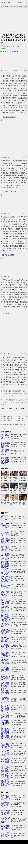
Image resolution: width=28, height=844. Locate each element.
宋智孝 (17, 408)
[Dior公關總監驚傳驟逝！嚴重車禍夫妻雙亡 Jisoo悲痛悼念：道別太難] (5, 805)
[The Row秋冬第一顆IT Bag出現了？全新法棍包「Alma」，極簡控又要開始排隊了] (5, 715)
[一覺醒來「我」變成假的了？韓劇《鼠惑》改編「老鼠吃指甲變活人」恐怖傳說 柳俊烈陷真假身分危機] (5, 708)
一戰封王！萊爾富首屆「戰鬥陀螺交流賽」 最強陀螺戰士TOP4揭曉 (19, 624)
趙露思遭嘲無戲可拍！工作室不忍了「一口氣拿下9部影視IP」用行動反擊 (18, 593)
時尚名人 (7, 7)
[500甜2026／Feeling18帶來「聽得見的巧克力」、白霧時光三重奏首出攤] (5, 746)
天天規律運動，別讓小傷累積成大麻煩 (23, 478)
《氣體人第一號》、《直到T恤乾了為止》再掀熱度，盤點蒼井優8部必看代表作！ (18, 760)
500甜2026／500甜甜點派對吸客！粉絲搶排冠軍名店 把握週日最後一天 (18, 631)
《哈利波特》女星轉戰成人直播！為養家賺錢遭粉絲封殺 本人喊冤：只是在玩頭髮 (18, 609)
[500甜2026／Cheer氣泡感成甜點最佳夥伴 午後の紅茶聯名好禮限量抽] (5, 670)
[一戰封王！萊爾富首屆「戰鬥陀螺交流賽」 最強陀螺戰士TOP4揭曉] (5, 624)
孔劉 (3, 411)
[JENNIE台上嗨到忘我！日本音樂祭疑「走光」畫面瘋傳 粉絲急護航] (5, 820)
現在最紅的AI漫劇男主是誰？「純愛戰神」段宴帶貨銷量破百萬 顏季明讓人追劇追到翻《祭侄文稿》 (23, 502)
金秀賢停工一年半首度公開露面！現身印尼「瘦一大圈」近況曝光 (18, 436)
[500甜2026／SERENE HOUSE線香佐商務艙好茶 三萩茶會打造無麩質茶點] (5, 677)
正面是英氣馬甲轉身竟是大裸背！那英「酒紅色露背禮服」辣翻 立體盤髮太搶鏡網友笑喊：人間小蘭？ (19, 685)
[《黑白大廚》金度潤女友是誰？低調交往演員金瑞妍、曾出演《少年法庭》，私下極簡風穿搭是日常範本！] (5, 776)
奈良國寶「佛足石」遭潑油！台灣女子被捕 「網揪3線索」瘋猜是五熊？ (19, 452)
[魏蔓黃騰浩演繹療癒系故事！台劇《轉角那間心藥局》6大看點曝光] (5, 738)
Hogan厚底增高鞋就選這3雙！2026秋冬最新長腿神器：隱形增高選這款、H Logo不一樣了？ (18, 572)
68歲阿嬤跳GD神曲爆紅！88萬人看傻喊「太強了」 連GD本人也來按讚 (18, 812)
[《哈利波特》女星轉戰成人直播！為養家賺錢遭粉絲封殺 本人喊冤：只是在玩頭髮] (5, 609)
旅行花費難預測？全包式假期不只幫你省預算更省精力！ (5, 478)
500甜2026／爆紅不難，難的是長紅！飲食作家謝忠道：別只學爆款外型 (18, 639)
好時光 (25, 7)
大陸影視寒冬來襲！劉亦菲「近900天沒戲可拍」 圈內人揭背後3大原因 (18, 753)
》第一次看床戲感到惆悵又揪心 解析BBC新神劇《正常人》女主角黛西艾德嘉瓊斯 (14, 402)
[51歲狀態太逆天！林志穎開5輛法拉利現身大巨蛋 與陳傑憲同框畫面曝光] (5, 723)
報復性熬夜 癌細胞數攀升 (5, 489)
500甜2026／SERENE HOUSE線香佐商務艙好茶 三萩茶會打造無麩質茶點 (18, 677)
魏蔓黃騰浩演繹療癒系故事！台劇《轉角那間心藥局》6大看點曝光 (18, 737)
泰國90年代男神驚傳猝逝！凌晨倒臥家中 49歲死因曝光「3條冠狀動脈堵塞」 (19, 783)
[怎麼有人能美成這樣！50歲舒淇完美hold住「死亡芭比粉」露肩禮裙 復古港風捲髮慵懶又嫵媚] (5, 768)
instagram (8, 71)
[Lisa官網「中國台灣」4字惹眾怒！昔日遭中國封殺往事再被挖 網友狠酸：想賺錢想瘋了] (5, 602)
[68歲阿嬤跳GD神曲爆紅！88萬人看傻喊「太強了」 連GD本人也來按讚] (5, 813)
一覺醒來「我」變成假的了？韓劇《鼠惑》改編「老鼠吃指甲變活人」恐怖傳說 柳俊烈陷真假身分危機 (18, 708)
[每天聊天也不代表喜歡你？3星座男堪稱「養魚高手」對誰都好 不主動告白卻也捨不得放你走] (5, 556)
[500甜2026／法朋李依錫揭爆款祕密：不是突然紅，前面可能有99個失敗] (5, 647)
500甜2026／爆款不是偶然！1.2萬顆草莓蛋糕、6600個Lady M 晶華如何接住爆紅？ (18, 655)
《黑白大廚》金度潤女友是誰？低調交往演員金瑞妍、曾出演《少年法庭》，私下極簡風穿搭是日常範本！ (18, 776)
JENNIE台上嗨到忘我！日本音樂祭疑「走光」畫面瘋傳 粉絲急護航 (18, 820)
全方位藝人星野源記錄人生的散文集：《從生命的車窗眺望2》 (18, 518)
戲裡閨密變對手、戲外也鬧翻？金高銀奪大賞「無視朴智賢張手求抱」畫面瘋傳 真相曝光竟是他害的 (19, 460)
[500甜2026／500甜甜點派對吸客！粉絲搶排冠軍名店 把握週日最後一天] (5, 632)
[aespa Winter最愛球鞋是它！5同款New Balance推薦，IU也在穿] (5, 586)
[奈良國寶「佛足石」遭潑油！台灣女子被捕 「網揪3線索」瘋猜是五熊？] (5, 452)
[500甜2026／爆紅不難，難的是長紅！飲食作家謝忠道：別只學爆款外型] (5, 639)
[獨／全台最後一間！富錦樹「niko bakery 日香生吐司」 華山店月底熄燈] (5, 526)
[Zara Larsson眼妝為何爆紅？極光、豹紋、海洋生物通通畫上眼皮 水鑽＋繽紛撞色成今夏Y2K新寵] (5, 730)
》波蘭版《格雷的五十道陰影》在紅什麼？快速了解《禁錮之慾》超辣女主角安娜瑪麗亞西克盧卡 (14, 393)
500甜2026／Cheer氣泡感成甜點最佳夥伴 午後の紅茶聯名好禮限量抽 (19, 669)
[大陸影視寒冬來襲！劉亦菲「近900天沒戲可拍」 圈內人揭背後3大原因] (5, 753)
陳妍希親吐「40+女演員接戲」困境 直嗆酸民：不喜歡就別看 (19, 692)
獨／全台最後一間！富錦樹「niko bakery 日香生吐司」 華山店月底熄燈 (18, 525)
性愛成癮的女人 (10, 408)
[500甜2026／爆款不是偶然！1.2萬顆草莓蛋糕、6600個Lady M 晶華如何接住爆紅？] (5, 655)
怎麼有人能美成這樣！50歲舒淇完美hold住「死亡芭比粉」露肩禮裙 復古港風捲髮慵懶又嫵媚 (19, 769)
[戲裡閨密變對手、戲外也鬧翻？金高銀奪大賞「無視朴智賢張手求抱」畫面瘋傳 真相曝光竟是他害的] (5, 460)
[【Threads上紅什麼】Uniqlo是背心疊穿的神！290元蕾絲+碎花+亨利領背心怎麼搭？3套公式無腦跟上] (5, 617)
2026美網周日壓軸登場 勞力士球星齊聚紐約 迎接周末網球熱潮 (19, 662)
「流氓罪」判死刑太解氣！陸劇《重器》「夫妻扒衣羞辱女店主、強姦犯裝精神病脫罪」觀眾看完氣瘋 (14, 490)
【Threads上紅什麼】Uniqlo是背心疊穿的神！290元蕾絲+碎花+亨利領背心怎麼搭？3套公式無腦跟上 (18, 618)
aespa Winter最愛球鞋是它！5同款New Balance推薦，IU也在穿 (18, 586)
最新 (2, 7)
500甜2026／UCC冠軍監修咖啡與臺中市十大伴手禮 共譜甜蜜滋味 (19, 700)
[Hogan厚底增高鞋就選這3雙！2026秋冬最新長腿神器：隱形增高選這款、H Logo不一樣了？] (5, 571)
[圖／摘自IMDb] (14, 137)
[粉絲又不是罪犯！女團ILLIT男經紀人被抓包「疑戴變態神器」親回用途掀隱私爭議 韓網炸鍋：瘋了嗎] (5, 579)
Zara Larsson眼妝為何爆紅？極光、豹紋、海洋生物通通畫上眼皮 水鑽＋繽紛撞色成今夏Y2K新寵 (19, 731)
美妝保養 (19, 7)
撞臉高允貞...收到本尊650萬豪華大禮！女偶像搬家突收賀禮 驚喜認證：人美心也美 (18, 445)
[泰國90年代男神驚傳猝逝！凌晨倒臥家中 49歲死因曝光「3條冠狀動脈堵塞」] (5, 784)
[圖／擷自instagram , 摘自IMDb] (14, 60)
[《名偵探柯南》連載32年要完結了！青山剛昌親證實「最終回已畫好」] (5, 828)
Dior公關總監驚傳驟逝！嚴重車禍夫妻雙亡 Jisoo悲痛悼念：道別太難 (18, 804)
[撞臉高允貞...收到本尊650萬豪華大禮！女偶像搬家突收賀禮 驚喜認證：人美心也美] (5, 445)
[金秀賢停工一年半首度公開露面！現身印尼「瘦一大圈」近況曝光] (5, 437)
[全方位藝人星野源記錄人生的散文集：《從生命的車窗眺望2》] (5, 518)
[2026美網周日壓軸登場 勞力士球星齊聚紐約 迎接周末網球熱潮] (5, 662)
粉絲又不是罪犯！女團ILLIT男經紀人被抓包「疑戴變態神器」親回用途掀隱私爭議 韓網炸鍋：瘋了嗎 (18, 579)
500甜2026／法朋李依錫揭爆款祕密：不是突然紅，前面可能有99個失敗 (18, 647)
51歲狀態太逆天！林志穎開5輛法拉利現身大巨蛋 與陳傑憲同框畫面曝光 (19, 722)
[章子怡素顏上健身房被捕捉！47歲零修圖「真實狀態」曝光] (5, 835)
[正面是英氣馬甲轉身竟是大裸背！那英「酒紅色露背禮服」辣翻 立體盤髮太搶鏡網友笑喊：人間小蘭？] (5, 685)
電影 (3, 408)
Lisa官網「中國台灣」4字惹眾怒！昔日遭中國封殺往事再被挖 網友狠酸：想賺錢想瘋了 (19, 602)
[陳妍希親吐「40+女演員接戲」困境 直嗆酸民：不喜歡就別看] (5, 693)
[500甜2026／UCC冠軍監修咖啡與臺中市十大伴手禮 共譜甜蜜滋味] (5, 700)
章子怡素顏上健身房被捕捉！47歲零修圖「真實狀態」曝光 (18, 835)
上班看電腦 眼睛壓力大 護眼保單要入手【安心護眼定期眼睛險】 (5, 502)
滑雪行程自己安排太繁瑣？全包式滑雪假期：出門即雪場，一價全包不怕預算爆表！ (23, 490)
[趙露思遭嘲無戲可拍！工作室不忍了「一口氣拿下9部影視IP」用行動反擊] (5, 594)
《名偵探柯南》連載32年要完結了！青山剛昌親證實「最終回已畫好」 (19, 827)
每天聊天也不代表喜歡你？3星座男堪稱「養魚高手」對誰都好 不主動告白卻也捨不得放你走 (19, 556)
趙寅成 (22, 408)
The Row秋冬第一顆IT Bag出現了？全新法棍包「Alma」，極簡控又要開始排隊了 (19, 716)
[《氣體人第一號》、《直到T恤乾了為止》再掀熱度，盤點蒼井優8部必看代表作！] (5, 761)
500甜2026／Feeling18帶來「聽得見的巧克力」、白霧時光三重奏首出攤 (18, 745)
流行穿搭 (13, 7)
